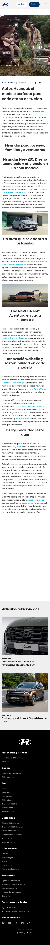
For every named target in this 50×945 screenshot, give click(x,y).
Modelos (21, 4)
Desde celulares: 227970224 (17, 911)
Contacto (6, 896)
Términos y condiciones (25, 930)
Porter (4, 862)
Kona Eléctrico (8, 839)
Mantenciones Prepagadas (13, 885)
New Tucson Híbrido (10, 831)
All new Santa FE (9, 808)
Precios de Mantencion (11, 892)
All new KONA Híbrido (10, 823)
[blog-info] (5, 4)
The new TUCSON (9, 804)
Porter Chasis (7, 865)
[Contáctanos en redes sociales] (3, 923)
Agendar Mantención (11, 881)
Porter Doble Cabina (10, 869)
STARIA (5, 854)
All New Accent (8, 777)
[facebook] (35, 83)
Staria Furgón (7, 858)
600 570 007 (10, 908)
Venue (4, 789)
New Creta (6, 792)
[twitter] (40, 83)
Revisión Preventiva (10, 888)
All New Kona (7, 800)
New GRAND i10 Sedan (11, 773)
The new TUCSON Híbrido (12, 827)
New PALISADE (8, 812)
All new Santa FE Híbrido (12, 835)
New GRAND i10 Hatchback (13, 758)
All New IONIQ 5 (8, 842)
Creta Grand (7, 796)
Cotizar (34, 4)
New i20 (5, 762)
